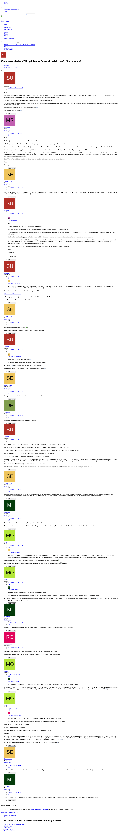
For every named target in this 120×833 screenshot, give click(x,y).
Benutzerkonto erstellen (7, 812)
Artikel (6, 32)
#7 (8, 351)
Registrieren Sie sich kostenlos (39, 809)
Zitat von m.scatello (13, 589)
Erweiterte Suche (9, 38)
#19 (9, 767)
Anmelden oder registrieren (11, 9)
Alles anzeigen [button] (12, 256)
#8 (8, 393)
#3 (8, 189)
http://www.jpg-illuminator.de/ (12, 294)
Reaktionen (7, 130)
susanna (6, 65)
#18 (9, 710)
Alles (5, 24)
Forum (6, 35)
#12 (9, 520)
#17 (9, 676)
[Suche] (1, 20)
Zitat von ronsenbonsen (14, 715)
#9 (8, 417)
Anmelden (17, 812)
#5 (8, 278)
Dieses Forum (8, 29)
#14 (9, 584)
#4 (8, 215)
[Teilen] (1, 70)
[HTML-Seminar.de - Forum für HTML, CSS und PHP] (18, 18)
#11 (9, 491)
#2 (8, 135)
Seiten (6, 34)
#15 (9, 624)
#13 (9, 547)
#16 (9, 648)
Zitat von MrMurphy (13, 220)
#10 (9, 441)
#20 (9, 794)
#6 (8, 324)
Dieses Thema (8, 27)
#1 (8, 89)
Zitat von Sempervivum (14, 283)
